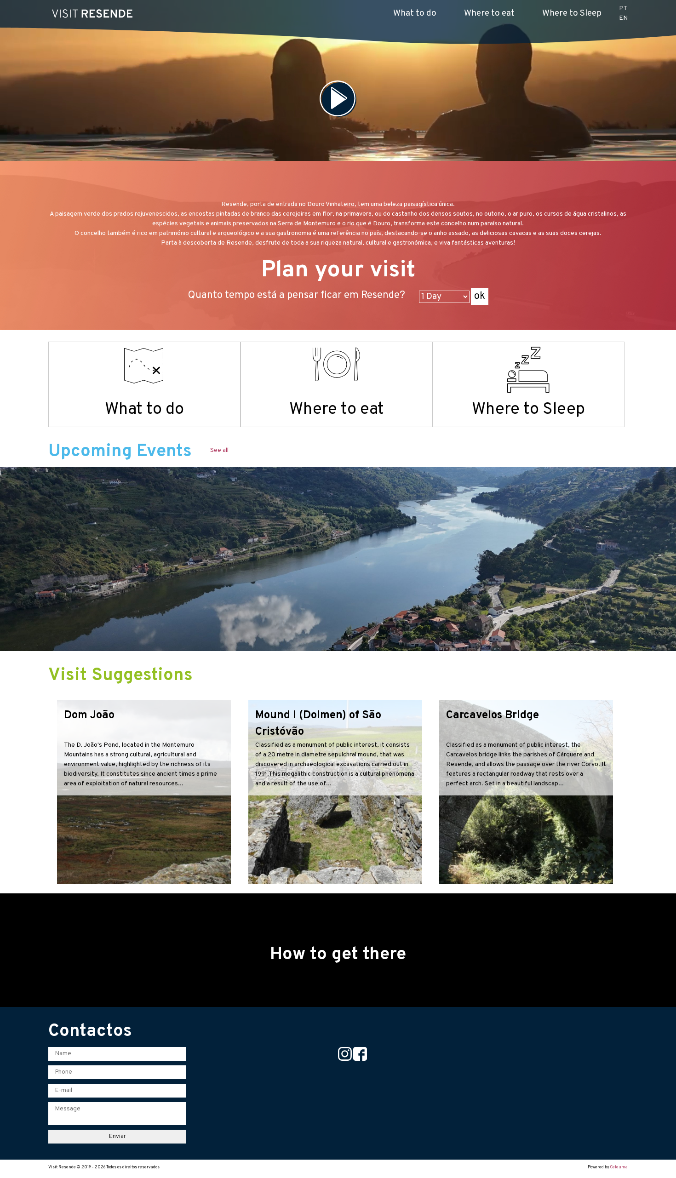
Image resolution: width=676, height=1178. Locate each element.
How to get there (338, 955)
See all (219, 450)
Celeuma (619, 1167)
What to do (414, 13)
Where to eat (489, 13)
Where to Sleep (572, 13)
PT (623, 8)
